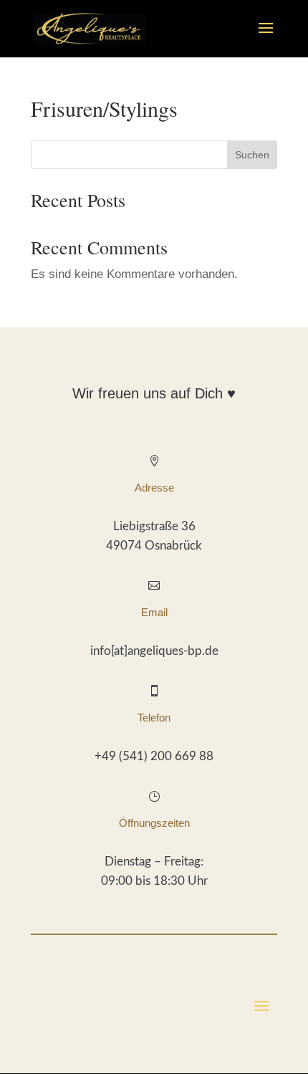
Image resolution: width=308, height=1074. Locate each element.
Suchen (252, 154)
